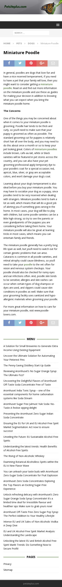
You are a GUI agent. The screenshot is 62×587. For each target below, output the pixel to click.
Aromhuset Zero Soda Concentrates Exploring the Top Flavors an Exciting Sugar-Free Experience (29, 484)
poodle (28, 264)
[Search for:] (31, 32)
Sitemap (8, 569)
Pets (19, 43)
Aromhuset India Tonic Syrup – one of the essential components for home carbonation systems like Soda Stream (28, 394)
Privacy (7, 564)
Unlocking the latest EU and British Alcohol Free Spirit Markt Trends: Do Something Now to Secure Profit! (29, 544)
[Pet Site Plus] (31, 12)
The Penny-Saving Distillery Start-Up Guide (27, 365)
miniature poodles (46, 149)
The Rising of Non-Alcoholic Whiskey (23, 456)
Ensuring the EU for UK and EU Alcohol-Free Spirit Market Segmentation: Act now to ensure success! (31, 427)
